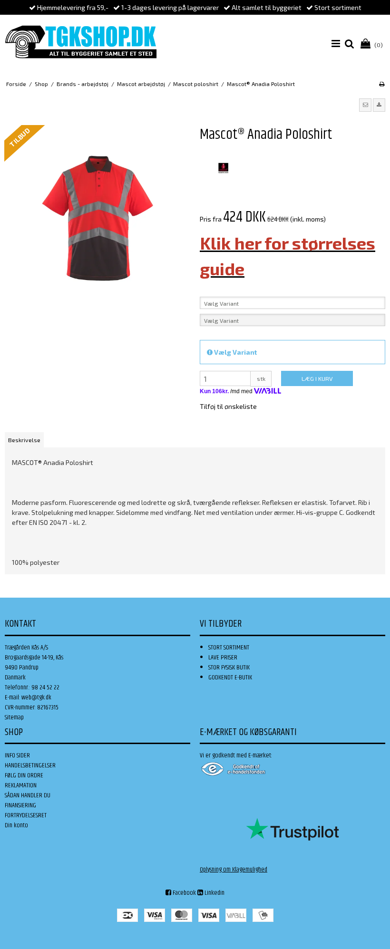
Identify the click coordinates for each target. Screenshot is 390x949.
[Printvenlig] (381, 83)
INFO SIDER (17, 755)
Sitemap (14, 717)
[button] (365, 105)
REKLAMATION (21, 785)
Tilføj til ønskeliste (228, 406)
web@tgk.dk (36, 697)
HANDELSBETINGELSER (30, 765)
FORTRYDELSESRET (26, 815)
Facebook (183, 893)
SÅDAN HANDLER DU (27, 795)
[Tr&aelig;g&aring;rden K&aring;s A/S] (81, 42)
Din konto (16, 825)
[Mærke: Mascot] (223, 168)
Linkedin (213, 893)
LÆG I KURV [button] (317, 378)
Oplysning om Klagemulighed (233, 869)
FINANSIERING (20, 805)
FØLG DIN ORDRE (24, 775)
